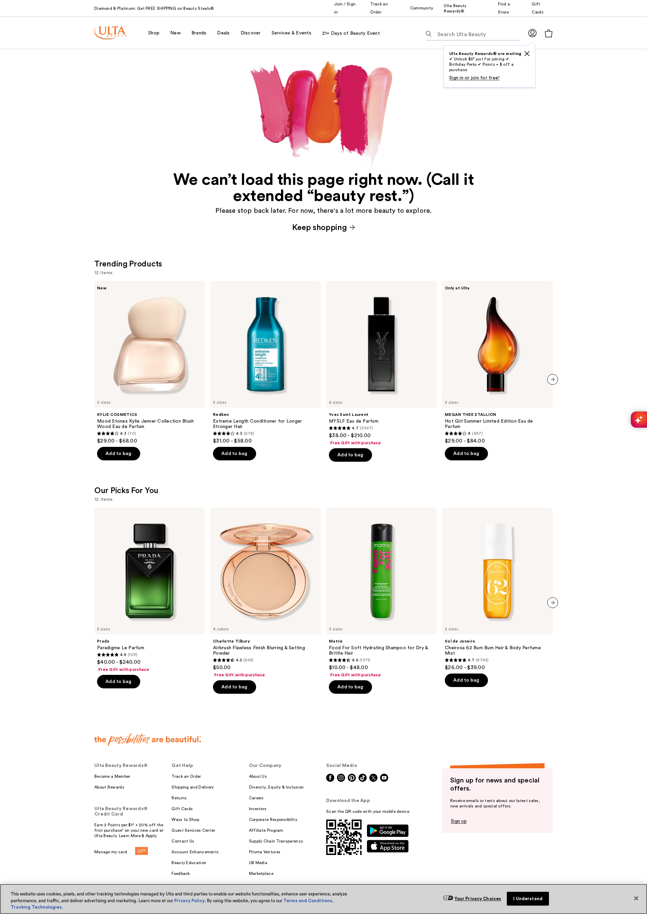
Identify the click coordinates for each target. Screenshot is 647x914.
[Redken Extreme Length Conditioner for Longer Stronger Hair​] (265, 362)
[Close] (636, 898)
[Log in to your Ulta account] (532, 33)
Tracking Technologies (36, 907)
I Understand (528, 898)
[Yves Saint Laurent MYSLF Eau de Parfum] (381, 363)
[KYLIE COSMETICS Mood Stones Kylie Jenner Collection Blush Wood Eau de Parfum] (149, 362)
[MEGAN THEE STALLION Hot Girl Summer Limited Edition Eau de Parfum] (497, 362)
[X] (527, 53)
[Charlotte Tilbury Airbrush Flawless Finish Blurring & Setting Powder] (265, 593)
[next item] (552, 379)
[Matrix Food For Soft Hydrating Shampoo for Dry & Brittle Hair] (381, 593)
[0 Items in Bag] (549, 33)
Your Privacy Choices (478, 898)
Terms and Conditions (307, 900)
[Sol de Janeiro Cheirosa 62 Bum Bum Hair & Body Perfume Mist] (497, 589)
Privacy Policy (189, 900)
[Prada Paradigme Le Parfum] (149, 590)
